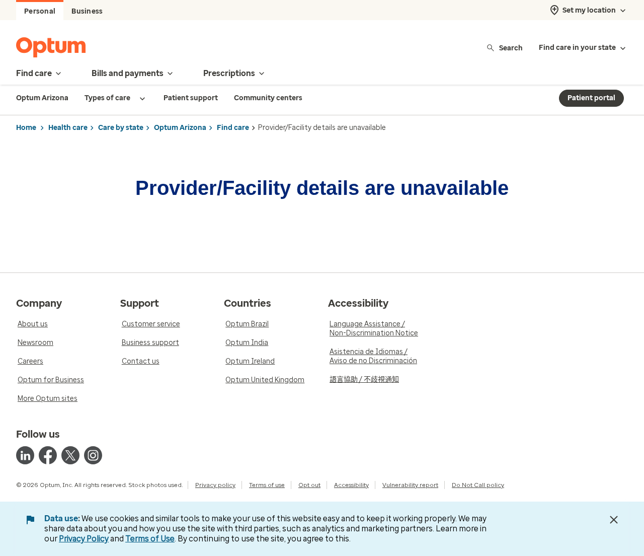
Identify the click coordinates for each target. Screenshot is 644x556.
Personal (39, 11)
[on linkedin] (25, 455)
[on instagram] (93, 455)
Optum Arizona (180, 127)
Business (87, 11)
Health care (68, 127)
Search (511, 47)
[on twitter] (70, 455)
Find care (233, 127)
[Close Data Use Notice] (614, 520)
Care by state (120, 127)
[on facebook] (48, 455)
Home (26, 127)
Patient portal (591, 98)
